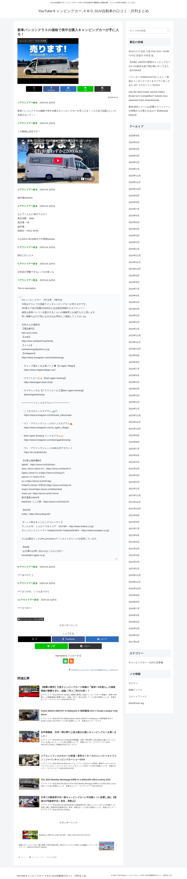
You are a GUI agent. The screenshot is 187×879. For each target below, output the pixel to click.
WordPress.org (136, 703)
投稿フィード (135, 690)
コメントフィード (138, 696)
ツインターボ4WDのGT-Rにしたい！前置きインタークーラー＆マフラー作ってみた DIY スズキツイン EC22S (149, 81)
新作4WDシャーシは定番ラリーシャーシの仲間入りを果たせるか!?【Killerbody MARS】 (149, 111)
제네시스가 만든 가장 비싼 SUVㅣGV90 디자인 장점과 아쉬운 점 (149, 53)
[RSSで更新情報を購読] (71, 661)
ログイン (133, 683)
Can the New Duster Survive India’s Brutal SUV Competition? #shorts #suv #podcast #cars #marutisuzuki (148, 96)
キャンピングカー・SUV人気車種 (31, 619)
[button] (102, 89)
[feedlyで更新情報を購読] (65, 661)
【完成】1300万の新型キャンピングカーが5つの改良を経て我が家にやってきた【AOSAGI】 (149, 66)
